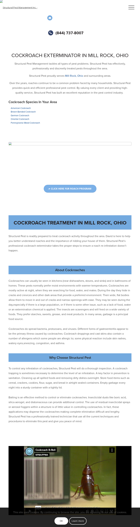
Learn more (78, 521)
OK (61, 521)
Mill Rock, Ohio (74, 76)
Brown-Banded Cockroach (23, 111)
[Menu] (129, 7)
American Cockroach (21, 108)
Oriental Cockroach (20, 119)
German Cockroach (20, 115)
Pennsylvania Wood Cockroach (25, 123)
